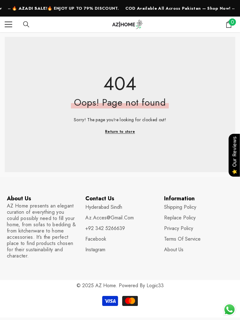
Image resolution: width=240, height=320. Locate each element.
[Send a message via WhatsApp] (229, 309)
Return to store (120, 131)
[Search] (26, 24)
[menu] (8, 24)
